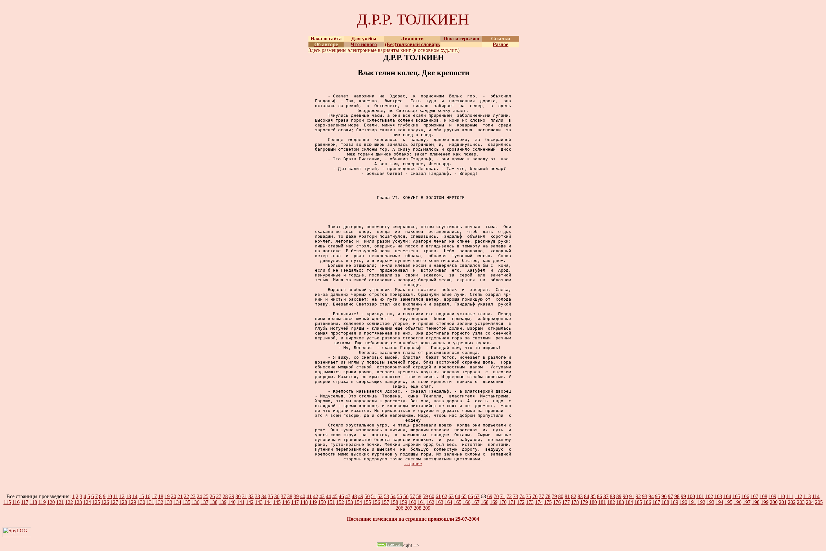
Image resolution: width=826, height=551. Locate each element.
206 (399, 508)
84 (586, 496)
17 (154, 496)
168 (485, 502)
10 (109, 496)
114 (816, 496)
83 (580, 496)
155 (367, 502)
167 (475, 502)
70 (496, 496)
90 (625, 496)
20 (173, 496)
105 (736, 496)
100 (691, 496)
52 (380, 496)
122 (69, 502)
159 (403, 502)
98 (677, 496)
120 (51, 502)
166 (466, 502)
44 (328, 496)
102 (709, 496)
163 (439, 502)
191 (692, 502)
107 (754, 496)
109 (772, 496)
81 (567, 496)
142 (250, 502)
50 (367, 496)
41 (309, 496)
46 (341, 496)
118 (33, 502)
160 (412, 502)
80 (560, 496)
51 (373, 496)
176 (557, 502)
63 (451, 496)
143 (259, 502)
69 (489, 496)
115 (7, 502)
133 (168, 502)
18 (160, 496)
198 (756, 502)
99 (683, 496)
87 (606, 496)
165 (457, 502)
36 (276, 496)
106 (745, 496)
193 (710, 502)
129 (132, 502)
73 (515, 496)
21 (180, 496)
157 (385, 502)
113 (807, 496)
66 (470, 496)
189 (674, 502)
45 (334, 496)
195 (728, 502)
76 (535, 496)
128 (123, 502)
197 (746, 502)
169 (494, 502)
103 (718, 496)
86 (599, 496)
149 (313, 502)
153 (349, 502)
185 (638, 502)
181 (602, 502)
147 (295, 502)
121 (60, 502)
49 (360, 496)
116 (16, 502)
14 (134, 496)
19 (167, 496)
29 (231, 496)
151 (331, 502)
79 (554, 496)
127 (114, 502)
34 (264, 496)
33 (257, 496)
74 (522, 496)
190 (683, 502)
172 (521, 502)
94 (651, 496)
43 (322, 496)
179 (584, 502)
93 (644, 496)
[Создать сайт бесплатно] (390, 545)
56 (405, 496)
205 (819, 502)
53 (386, 496)
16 (147, 496)
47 (347, 496)
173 (530, 502)
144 (268, 502)
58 (418, 496)
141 (241, 502)
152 (340, 502)
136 (195, 502)
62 (444, 496)
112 (798, 496)
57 (412, 496)
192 (701, 502)
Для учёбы (364, 38)
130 (141, 502)
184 (629, 502)
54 (393, 496)
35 (270, 496)
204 (810, 502)
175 (548, 502)
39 (296, 496)
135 (186, 502)
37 (283, 496)
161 (421, 502)
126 (105, 502)
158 (394, 502)
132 (159, 502)
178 (575, 502)
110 (781, 496)
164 (448, 502)
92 (638, 496)
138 (213, 502)
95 (657, 496)
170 (503, 502)
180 (593, 502)
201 (783, 502)
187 (656, 502)
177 (566, 502)
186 (647, 502)
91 (631, 496)
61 (438, 496)
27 (218, 496)
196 (737, 502)
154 (358, 502)
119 (42, 502)
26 (212, 496)
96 (664, 496)
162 (430, 502)
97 (670, 496)
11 (115, 496)
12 (122, 496)
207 (408, 508)
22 (186, 496)
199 (765, 502)
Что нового (364, 44)
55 (399, 496)
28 (225, 496)
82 (573, 496)
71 (502, 496)
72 (509, 496)
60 (431, 496)
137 (204, 502)
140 (232, 502)
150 (322, 502)
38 (289, 496)
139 (223, 502)
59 (425, 496)
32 (251, 496)
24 (199, 496)
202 (792, 502)
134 (177, 502)
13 (128, 496)
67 (476, 496)
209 (426, 508)
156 (376, 502)
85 (593, 496)
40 (302, 496)
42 (315, 496)
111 (789, 496)
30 (238, 496)
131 (150, 502)
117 (24, 502)
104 (727, 496)
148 (304, 502)
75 (528, 496)
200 (774, 502)
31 (244, 496)
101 (700, 496)
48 (354, 496)
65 (464, 496)
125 (96, 502)
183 (620, 502)
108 (763, 496)
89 (618, 496)
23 (193, 496)
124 (87, 502)
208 (417, 508)
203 (801, 502)
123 (78, 502)
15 (141, 496)
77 (541, 496)
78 (547, 496)
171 (512, 502)
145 (277, 502)
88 (612, 496)
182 (611, 502)
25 (205, 496)
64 (457, 496)
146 (286, 502)
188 (665, 502)
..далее (413, 463)
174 (539, 502)
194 (719, 502)
